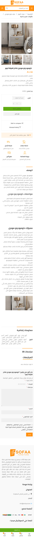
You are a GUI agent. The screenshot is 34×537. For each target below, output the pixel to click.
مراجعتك (30, 387)
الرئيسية (30, 14)
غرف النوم (21, 14)
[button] (31, 38)
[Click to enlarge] (29, 51)
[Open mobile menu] (32, 8)
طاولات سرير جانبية (26, 16)
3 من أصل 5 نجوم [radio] (21, 384)
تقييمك (30, 384)
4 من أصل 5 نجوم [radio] (20, 384)
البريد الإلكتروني (27, 417)
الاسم (30, 409)
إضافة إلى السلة (17, 109)
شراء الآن (17, 114)
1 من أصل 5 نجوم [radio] (25, 384)
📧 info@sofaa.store (26, 503)
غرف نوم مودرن (9, 14)
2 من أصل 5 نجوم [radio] (23, 384)
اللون (29, 98)
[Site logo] (17, 2)
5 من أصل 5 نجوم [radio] (18, 384)
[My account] (2, 8)
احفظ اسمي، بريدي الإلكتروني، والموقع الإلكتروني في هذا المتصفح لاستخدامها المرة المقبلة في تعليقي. (19, 427)
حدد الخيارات (17, 530)
